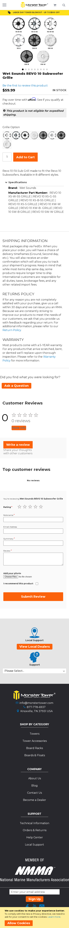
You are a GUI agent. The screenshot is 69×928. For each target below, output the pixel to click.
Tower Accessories (34, 741)
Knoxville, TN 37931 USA (36, 711)
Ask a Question (16, 386)
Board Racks (34, 748)
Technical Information (34, 823)
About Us (34, 778)
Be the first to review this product (25, 85)
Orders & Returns (34, 830)
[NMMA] (34, 880)
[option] (7, 135)
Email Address (10, 527)
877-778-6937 (36, 707)
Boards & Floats (34, 755)
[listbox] (34, 140)
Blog (34, 785)
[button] (22, 69)
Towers (34, 733)
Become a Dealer (34, 800)
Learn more (54, 916)
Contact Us (34, 792)
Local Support (34, 844)
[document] (35, 917)
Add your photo (12, 573)
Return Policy (12, 330)
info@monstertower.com (36, 703)
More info (19, 428)
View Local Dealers (34, 646)
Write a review (18, 445)
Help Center (34, 837)
